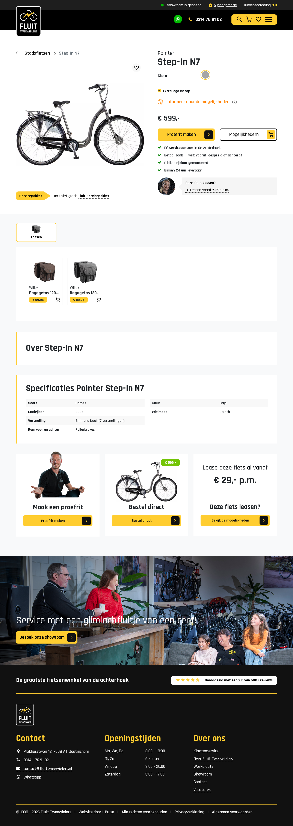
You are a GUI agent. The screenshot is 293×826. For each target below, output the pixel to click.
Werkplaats (203, 766)
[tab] (36, 232)
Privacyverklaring (189, 812)
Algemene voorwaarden (232, 812)
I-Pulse (108, 812)
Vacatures (202, 789)
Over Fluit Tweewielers (213, 759)
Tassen (36, 237)
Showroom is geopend (184, 5)
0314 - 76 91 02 (34, 760)
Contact (200, 782)
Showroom (202, 774)
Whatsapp (30, 777)
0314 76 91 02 (208, 20)
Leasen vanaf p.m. (209, 189)
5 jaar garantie (225, 5)
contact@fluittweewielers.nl (46, 768)
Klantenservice (206, 751)
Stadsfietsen (37, 53)
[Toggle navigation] (268, 19)
